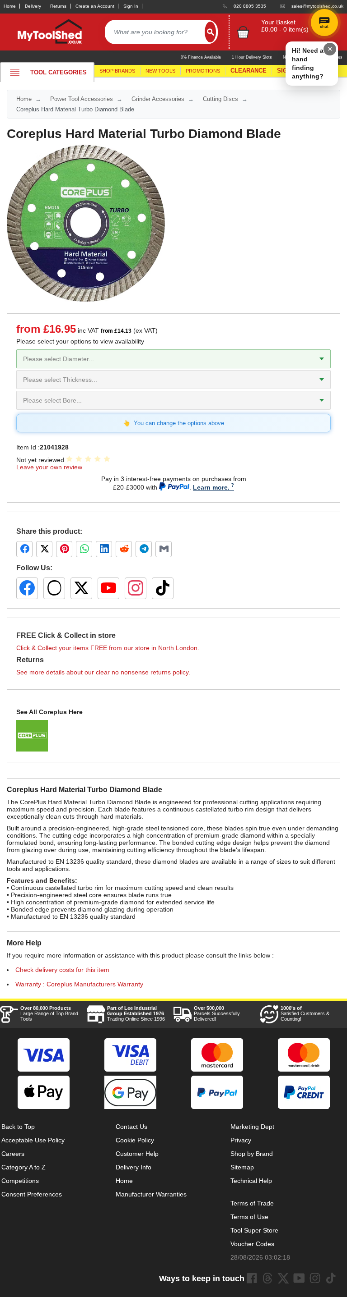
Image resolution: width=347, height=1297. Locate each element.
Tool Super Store (254, 1230)
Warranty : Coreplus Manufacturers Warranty (79, 984)
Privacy (240, 1140)
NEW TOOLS (160, 70)
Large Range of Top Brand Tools (49, 1013)
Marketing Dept (252, 1126)
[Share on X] (44, 549)
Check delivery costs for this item (62, 969)
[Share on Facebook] (24, 549)
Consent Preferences (31, 1194)
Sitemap (242, 1167)
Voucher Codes (252, 1243)
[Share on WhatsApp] (84, 549)
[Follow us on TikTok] (163, 588)
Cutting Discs (220, 99)
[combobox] (155, 32)
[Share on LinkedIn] (104, 549)
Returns (58, 6)
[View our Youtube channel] (299, 1278)
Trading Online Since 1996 (136, 1013)
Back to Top (18, 1126)
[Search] (210, 32)
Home (10, 6)
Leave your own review (49, 467)
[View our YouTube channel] (108, 588)
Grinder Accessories (157, 99)
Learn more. (211, 487)
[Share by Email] (163, 549)
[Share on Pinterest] (64, 549)
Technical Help (251, 1180)
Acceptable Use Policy (33, 1140)
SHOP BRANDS (117, 70)
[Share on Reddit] (124, 549)
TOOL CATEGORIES (58, 72)
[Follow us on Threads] (54, 588)
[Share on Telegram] (144, 549)
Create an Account (94, 6)
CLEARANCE (248, 70)
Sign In (130, 6)
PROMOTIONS (203, 70)
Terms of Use (249, 1216)
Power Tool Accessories (81, 99)
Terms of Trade (252, 1203)
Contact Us (131, 1126)
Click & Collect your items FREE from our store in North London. (107, 647)
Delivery (33, 6)
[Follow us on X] (81, 588)
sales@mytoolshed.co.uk (317, 6)
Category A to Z (23, 1167)
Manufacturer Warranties (151, 1194)
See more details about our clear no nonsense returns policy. (103, 672)
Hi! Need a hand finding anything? (308, 63)
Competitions (20, 1180)
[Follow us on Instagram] (135, 588)
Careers (12, 1153)
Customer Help (137, 1153)
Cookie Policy (135, 1140)
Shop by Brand (251, 1153)
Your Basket (278, 22)
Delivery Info (133, 1167)
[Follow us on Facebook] (27, 588)
